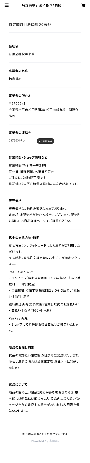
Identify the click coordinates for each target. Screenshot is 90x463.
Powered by (40, 441)
